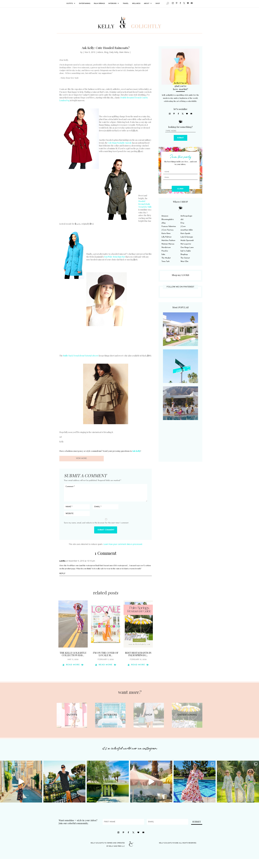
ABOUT (146, 3)
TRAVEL (126, 3)
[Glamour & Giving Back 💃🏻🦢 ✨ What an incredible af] (195, 782)
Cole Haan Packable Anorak (119, 143)
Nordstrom (166, 247)
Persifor (164, 251)
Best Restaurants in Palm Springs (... (138, 654)
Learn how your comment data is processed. (122, 544)
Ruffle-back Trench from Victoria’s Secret (80, 355)
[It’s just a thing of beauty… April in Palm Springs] (151, 782)
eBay (163, 223)
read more (73, 665)
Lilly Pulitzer (166, 237)
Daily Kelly (113, 52)
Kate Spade (185, 233)
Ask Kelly (136, 451)
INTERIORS (112, 3)
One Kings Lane (187, 247)
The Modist (166, 258)
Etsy (182, 223)
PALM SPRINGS (99, 3)
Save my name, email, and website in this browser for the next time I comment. (96, 523)
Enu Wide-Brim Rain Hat (114, 256)
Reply (62, 573)
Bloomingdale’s (167, 219)
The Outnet (185, 258)
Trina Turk (165, 261)
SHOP (158, 3)
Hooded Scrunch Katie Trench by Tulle (145, 204)
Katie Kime (166, 233)
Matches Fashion (168, 240)
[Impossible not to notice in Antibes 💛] (21, 782)
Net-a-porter (185, 244)
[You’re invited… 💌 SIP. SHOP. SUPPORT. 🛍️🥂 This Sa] (238, 782)
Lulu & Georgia (186, 237)
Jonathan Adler (186, 230)
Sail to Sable (185, 251)
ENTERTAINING (84, 3)
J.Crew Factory (167, 230)
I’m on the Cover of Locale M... (105, 654)
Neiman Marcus (167, 244)
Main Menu (124, 52)
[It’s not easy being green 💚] (108, 782)
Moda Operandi (187, 240)
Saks (163, 254)
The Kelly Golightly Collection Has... (73, 654)
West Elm (184, 261)
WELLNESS (136, 3)
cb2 (181, 219)
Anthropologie (186, 216)
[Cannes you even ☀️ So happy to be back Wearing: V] (64, 782)
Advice (100, 52)
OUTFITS (69, 3)
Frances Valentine (168, 226)
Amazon (164, 216)
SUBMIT (180, 138)
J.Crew (183, 226)
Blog (106, 52)
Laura (62, 561)
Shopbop (184, 254)
